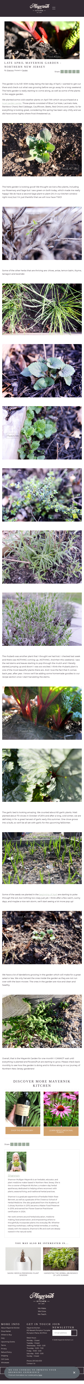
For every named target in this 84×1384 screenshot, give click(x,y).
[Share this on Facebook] (62, 71)
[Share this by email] (78, 71)
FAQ (2, 1338)
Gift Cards (5, 1359)
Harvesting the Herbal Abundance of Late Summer (61, 1274)
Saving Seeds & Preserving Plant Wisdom (23, 1274)
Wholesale (5, 1363)
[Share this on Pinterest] (74, 71)
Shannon (10, 70)
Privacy (4, 1349)
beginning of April (48, 894)
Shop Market (6, 1331)
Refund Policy (6, 1352)
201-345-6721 (37, 1364)
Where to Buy (6, 1335)
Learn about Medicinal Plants (61, 1131)
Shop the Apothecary (22, 1131)
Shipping (4, 1356)
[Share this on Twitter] (66, 71)
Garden (25, 70)
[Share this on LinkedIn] (70, 71)
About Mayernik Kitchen (10, 1328)
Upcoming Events (8, 1342)
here (40, 1375)
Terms (3, 1345)
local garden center (12, 103)
